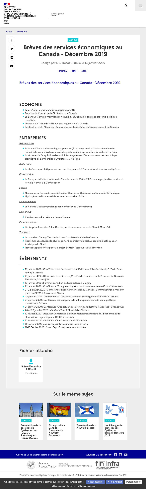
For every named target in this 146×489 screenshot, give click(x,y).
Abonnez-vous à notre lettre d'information (39, 454)
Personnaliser (133, 482)
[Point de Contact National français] (76, 464)
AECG (84, 71)
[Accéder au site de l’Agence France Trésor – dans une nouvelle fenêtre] (42, 464)
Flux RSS (122, 475)
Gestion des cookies (107, 475)
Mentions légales (38, 475)
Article (73, 40)
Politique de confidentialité (60, 475)
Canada (63, 71)
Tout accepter (96, 482)
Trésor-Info (22, 31)
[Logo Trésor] (56, 14)
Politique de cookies (85, 475)
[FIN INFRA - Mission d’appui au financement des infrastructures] (107, 464)
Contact (24, 475)
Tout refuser (116, 482)
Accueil (9, 31)
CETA (74, 71)
